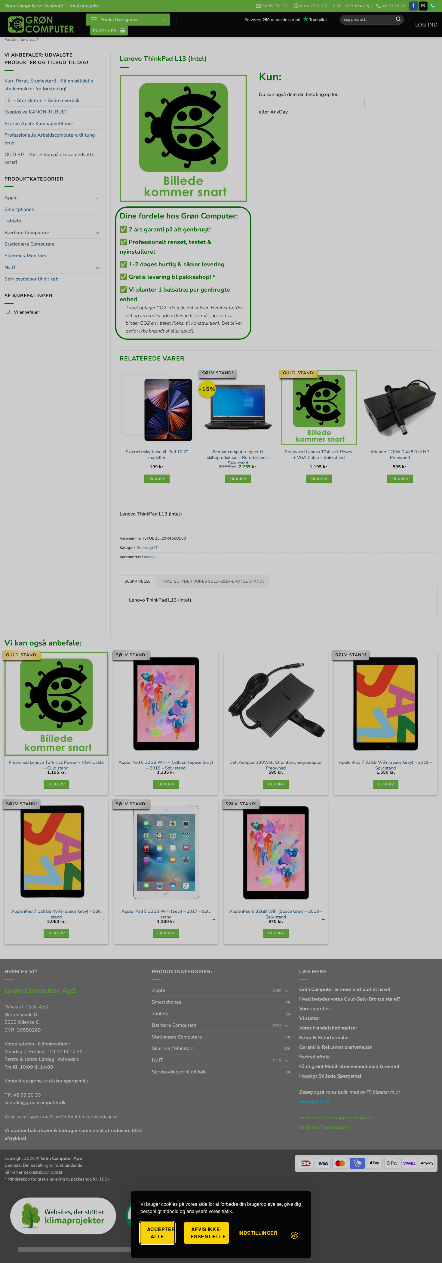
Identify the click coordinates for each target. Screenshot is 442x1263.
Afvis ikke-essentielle (208, 1233)
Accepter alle (160, 1233)
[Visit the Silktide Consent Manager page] (294, 1235)
